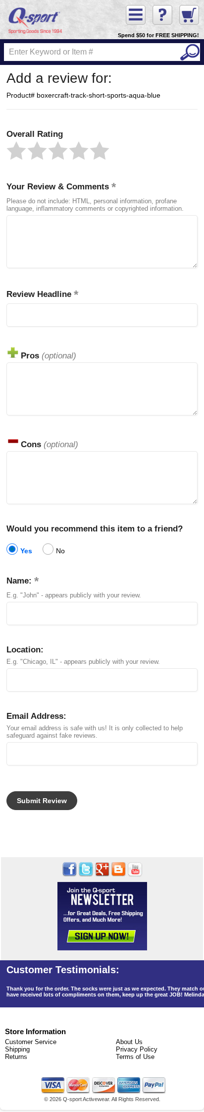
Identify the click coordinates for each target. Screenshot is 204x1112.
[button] (16, 151)
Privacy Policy (136, 1049)
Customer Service (30, 1042)
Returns (16, 1056)
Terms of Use (135, 1056)
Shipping (17, 1049)
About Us (129, 1042)
